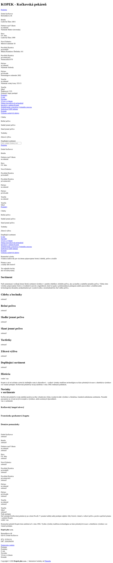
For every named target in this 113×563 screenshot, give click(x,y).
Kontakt (4, 111)
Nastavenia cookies (7, 545)
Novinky (4, 99)
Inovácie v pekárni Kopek (10, 245)
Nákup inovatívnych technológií (12, 243)
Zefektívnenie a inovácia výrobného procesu (16, 247)
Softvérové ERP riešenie (9, 249)
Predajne (4, 10)
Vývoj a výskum (6, 101)
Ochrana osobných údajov (10, 253)
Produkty (4, 95)
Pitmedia (48, 561)
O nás (3, 97)
